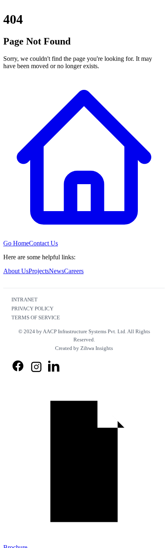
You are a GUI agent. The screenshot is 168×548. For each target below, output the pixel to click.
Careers (74, 270)
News (56, 270)
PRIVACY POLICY (32, 308)
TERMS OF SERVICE (35, 317)
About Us (16, 270)
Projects (39, 270)
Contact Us (43, 243)
